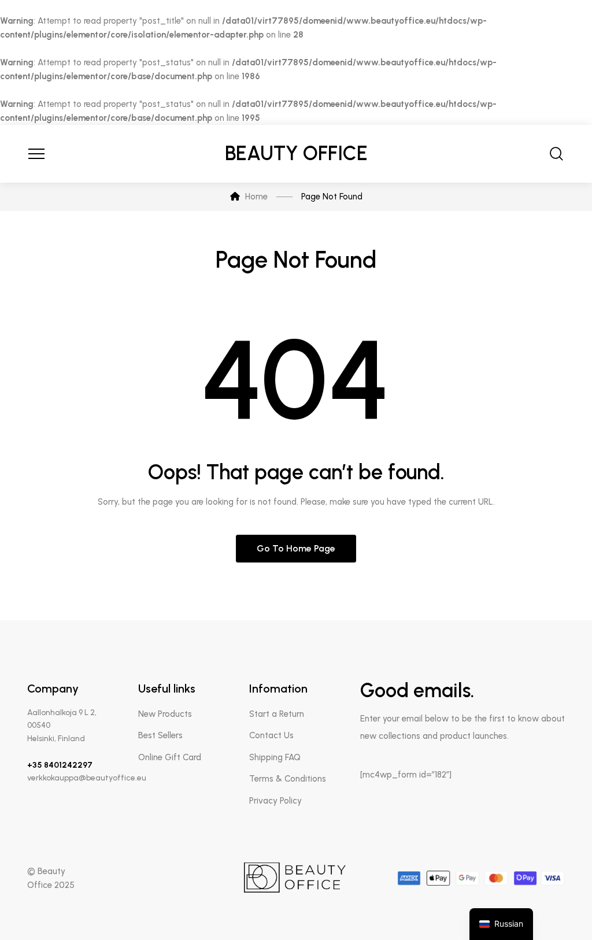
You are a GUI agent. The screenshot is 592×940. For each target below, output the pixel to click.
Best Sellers (160, 735)
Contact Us (271, 735)
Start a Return (276, 714)
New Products (165, 714)
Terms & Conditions (287, 779)
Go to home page (296, 548)
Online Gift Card (169, 757)
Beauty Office (296, 153)
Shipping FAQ (275, 757)
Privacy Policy (275, 800)
